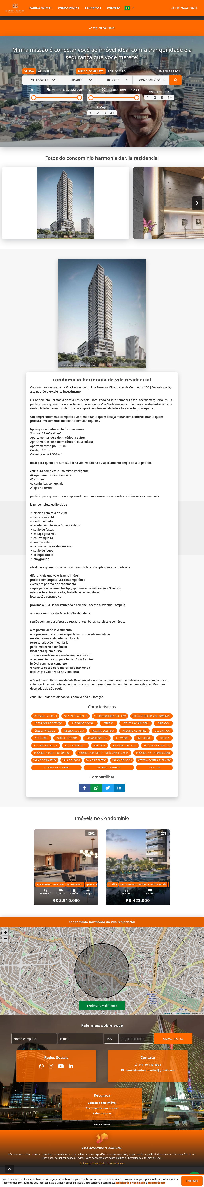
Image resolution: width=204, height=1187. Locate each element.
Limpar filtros (168, 71)
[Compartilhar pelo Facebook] (84, 788)
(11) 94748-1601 (104, 28)
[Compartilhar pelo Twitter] (108, 788)
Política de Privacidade (92, 1163)
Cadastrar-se (173, 1039)
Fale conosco (102, 1113)
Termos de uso (115, 1163)
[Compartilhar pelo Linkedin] (119, 788)
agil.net (117, 1148)
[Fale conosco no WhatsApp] (41, 1066)
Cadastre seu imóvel (102, 1103)
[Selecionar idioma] (129, 8)
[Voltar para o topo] (9, 1169)
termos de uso (157, 1182)
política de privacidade (130, 1182)
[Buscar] (175, 80)
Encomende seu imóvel (102, 1108)
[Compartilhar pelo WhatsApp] (96, 788)
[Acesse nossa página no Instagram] (51, 1066)
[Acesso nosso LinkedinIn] (71, 1066)
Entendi (192, 1181)
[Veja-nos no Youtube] (61, 1066)
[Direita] (197, 203)
